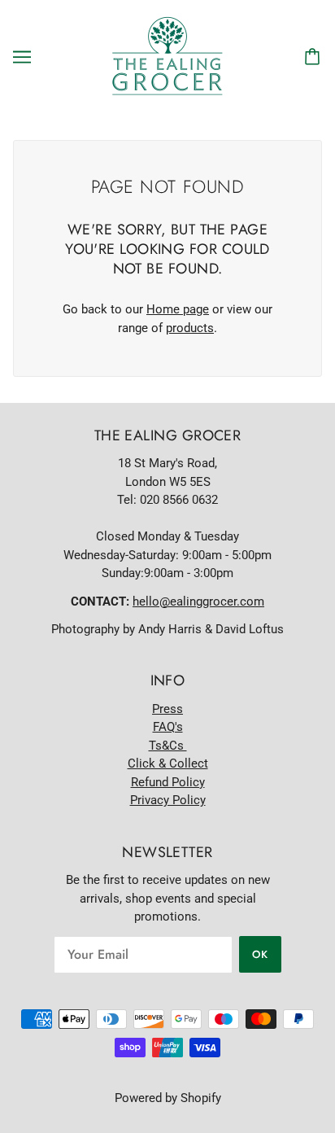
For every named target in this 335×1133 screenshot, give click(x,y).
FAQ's (168, 727)
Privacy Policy (168, 800)
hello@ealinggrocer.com (198, 601)
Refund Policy (168, 782)
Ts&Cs (168, 745)
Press (167, 709)
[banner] (167, 56)
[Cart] (314, 57)
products (190, 328)
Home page (177, 309)
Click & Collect (168, 763)
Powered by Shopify (168, 1098)
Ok (260, 954)
